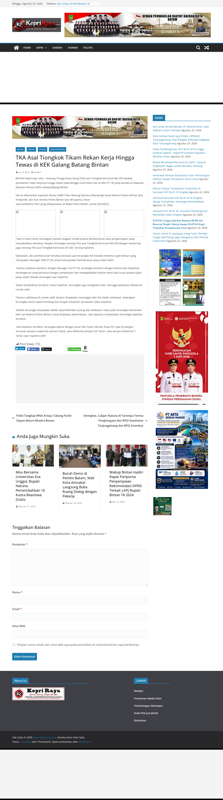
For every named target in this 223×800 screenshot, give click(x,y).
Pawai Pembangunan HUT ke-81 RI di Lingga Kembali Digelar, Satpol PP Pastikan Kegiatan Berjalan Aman (179, 152)
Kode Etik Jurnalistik (146, 713)
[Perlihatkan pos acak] (206, 48)
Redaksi (37, 172)
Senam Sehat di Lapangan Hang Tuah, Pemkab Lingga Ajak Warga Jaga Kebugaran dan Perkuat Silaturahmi (180, 237)
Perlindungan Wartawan (148, 705)
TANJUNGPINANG (57, 149)
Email (17, 609)
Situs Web (18, 626)
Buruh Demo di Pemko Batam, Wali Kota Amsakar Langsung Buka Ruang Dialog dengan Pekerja (80, 484)
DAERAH (57, 47)
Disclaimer (140, 720)
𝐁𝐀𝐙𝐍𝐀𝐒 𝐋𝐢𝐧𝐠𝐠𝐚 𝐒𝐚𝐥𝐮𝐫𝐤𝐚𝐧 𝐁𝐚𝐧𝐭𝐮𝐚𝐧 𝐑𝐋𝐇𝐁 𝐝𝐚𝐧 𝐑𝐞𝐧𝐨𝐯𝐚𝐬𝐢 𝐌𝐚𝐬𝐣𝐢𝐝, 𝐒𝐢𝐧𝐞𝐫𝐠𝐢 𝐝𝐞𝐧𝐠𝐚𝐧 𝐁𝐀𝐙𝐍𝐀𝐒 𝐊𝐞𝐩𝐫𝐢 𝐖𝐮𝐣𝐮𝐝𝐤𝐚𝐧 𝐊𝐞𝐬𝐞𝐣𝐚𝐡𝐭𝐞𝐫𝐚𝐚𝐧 (179, 224)
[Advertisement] (111, 78)
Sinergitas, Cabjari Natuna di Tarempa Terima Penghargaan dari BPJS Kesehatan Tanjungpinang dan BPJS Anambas (113, 421)
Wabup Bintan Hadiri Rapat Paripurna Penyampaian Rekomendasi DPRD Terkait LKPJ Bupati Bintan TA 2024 (126, 483)
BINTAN (20, 149)
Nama (17, 592)
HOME (27, 47)
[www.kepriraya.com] (16, 48)
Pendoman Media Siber (148, 698)
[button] (45, 47)
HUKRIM (73, 47)
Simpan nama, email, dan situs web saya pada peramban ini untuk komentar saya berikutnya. (78, 645)
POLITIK (88, 47)
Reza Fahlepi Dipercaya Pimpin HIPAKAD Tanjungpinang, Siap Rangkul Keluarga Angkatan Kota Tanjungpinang (181, 139)
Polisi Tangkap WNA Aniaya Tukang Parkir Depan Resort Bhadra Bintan (44, 418)
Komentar (20, 544)
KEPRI (39, 47)
